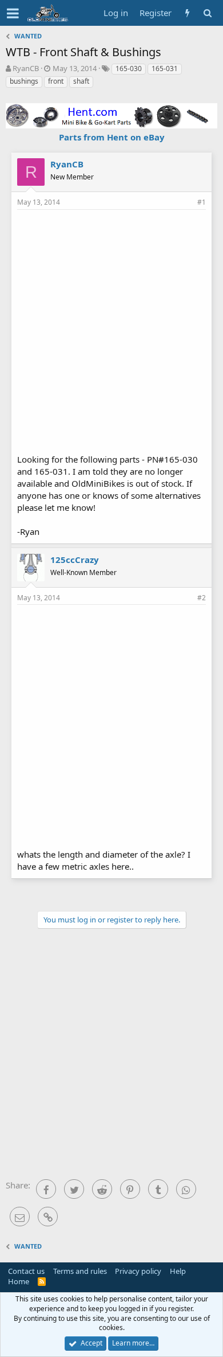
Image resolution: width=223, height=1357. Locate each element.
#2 (201, 598)
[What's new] (187, 13)
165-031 (165, 68)
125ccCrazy (74, 559)
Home (18, 1281)
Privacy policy (138, 1271)
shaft (81, 81)
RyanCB (26, 68)
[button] (12, 13)
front (55, 81)
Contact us (26, 1271)
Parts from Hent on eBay (112, 137)
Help (178, 1271)
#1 (201, 202)
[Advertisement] (111, 330)
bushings (24, 81)
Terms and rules (80, 1271)
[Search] (207, 13)
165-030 (129, 68)
